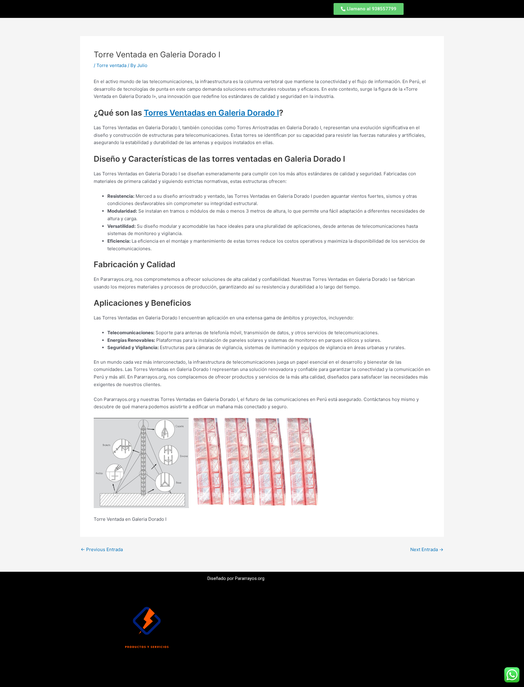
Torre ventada (111, 65)
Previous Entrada (102, 549)
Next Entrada (426, 549)
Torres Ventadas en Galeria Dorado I (211, 112)
